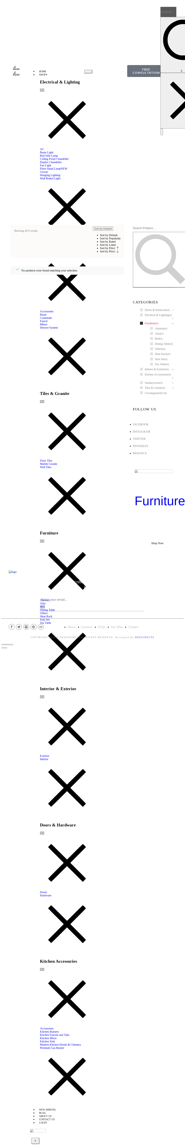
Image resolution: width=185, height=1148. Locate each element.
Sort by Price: (108, 248)
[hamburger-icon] (88, 71)
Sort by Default (108, 235)
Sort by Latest (108, 244)
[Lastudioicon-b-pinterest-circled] (33, 627)
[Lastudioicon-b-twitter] (19, 627)
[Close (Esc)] (2, 644)
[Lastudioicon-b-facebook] (11, 627)
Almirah (159, 328)
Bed (157, 338)
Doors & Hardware (156, 309)
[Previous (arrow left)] (2, 647)
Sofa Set (159, 359)
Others (158, 348)
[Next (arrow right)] (5, 647)
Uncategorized (153, 393)
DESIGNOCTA (144, 637)
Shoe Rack (161, 353)
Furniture (150, 323)
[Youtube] (41, 627)
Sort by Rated (108, 241)
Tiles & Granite (153, 387)
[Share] (5, 644)
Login (43, 1122)
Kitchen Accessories (156, 374)
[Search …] (161, 132)
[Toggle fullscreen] (8, 644)
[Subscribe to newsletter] (43, 607)
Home (92, 184)
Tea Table (160, 364)
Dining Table (162, 343)
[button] (146, 71)
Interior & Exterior (155, 369)
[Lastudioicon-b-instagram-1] (26, 627)
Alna (157, 333)
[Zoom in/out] (11, 644)
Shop (42, 74)
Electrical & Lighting (157, 315)
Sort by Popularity (110, 238)
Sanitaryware (152, 382)
